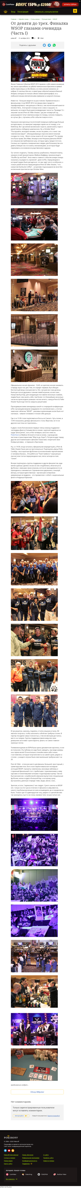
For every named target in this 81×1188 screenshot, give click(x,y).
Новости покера (48, 1161)
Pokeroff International (11, 1155)
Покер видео (8, 1161)
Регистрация (22, 11)
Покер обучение (27, 1155)
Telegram (5, 1150)
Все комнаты (10, 1179)
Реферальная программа (30, 1158)
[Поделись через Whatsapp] (54, 45)
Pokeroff (5, 11)
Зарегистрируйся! (54, 1116)
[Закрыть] (80, 1)
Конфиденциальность (29, 1161)
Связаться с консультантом (46, 11)
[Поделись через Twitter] (44, 45)
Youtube (9, 1150)
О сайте (46, 1155)
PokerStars (15, 435)
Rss (12, 1150)
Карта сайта (8, 1164)
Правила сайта (48, 1158)
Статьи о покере (9, 1158)
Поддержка (26, 1164)
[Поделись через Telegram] (49, 45)
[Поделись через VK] (39, 45)
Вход (13, 11)
